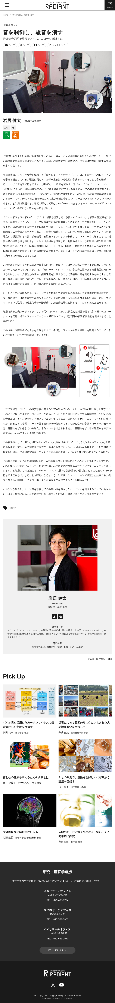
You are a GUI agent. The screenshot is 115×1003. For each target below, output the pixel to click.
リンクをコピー (59, 45)
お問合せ (109, 7)
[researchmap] (54, 616)
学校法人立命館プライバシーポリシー (65, 996)
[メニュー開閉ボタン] (7, 5)
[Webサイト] (60, 616)
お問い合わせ (59, 950)
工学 (6, 128)
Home (5, 15)
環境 (13, 508)
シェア (12, 45)
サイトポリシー (40, 996)
